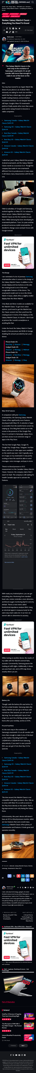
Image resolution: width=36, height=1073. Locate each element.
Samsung (29, 277)
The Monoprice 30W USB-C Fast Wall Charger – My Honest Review (12, 1026)
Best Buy (9, 344)
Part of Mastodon (8, 1002)
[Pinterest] (31, 887)
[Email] (7, 32)
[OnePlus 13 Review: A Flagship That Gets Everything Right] (29, 1016)
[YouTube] (25, 887)
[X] (23, 887)
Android (23, 14)
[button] (3, 2)
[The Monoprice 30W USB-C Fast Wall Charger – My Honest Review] (29, 1026)
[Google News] (19, 1055)
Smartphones (29, 1018)
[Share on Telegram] (19, 28)
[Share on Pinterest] (13, 28)
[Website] (18, 887)
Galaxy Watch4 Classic (21, 866)
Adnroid (12, 866)
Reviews (5, 14)
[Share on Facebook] (7, 28)
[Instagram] (28, 887)
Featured (6, 16)
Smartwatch (15, 16)
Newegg (26, 344)
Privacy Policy (6, 1065)
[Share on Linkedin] (16, 28)
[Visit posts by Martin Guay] (4, 39)
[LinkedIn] (33, 887)
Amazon (17, 344)
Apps (26, 1037)
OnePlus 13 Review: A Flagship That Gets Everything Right (11, 1015)
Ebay (25, 360)
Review (30, 866)
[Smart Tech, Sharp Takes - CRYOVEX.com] (18, 2)
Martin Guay (10, 36)
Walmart (26, 350)
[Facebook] (20, 887)
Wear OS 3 (19, 868)
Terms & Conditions (15, 1065)
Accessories (14, 14)
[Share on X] (10, 28)
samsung (4, 868)
